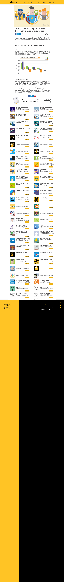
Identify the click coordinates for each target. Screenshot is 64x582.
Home (24, 2)
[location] (31, 305)
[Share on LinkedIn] (20, 34)
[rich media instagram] (60, 303)
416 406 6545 (8, 307)
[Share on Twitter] (18, 34)
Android (43, 309)
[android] (44, 305)
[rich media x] (60, 305)
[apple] (45, 305)
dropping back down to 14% (29, 83)
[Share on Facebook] (15, 34)
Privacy (33, 313)
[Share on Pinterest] (22, 34)
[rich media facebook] (60, 307)
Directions (28, 309)
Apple (48, 309)
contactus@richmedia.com (10, 308)
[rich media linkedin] (60, 310)
